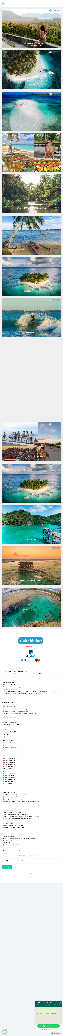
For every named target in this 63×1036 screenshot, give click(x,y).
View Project (7, 867)
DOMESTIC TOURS (20, 855)
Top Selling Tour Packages (36, 855)
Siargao (27, 855)
